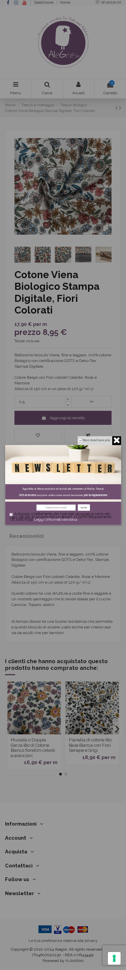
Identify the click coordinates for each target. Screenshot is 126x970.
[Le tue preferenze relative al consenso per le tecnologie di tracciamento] (114, 958)
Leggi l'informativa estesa (55, 519)
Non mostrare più (96, 440)
